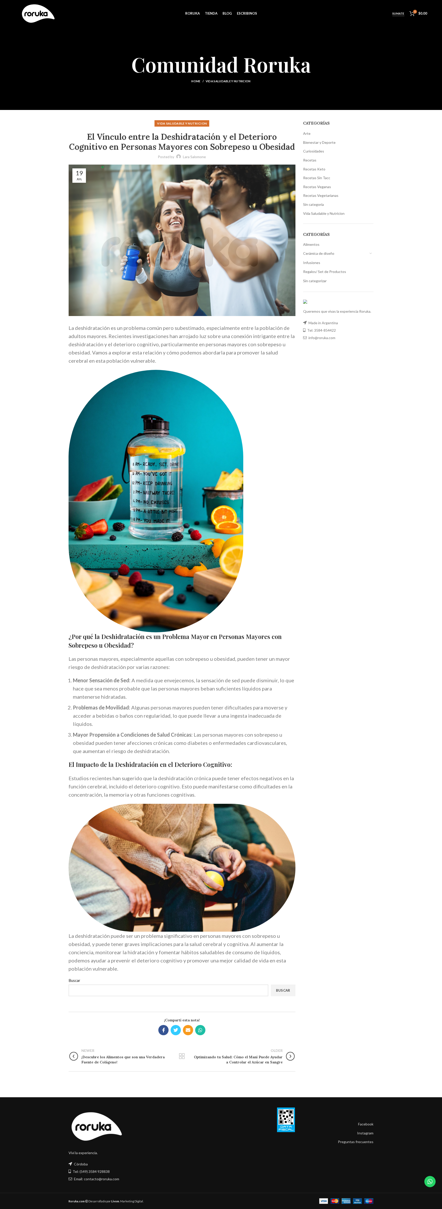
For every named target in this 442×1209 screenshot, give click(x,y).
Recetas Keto (314, 169)
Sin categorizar (315, 281)
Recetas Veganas (317, 187)
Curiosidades (313, 151)
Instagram (365, 1133)
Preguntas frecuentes (355, 1142)
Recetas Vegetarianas (320, 195)
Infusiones (311, 262)
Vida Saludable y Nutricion (228, 81)
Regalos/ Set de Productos (324, 271)
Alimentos (311, 244)
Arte (307, 133)
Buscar (74, 980)
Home (195, 81)
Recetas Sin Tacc (316, 178)
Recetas (309, 160)
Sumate (398, 13)
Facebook (365, 1124)
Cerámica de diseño (318, 253)
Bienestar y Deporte (319, 142)
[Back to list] (182, 1056)
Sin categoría (313, 204)
